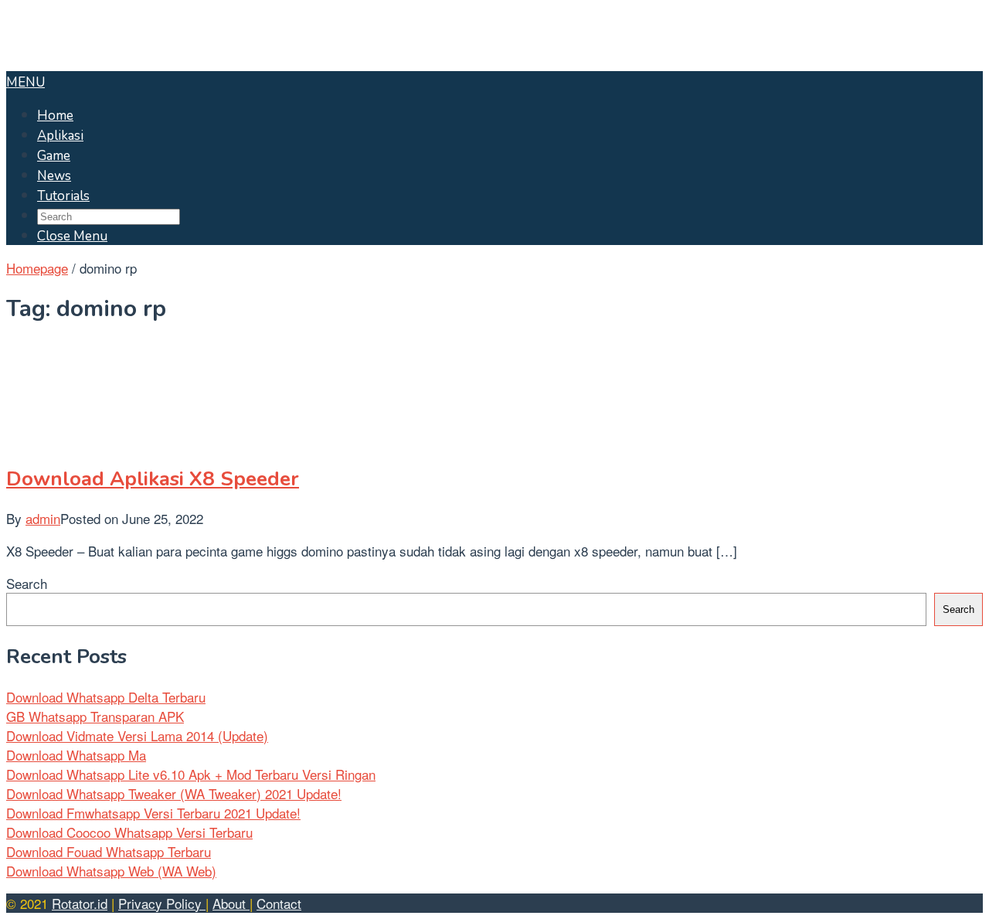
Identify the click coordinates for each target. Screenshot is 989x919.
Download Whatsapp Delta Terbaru (106, 696)
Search (26, 583)
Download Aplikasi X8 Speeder (152, 478)
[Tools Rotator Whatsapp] (99, 61)
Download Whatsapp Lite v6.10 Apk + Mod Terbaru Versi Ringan (191, 774)
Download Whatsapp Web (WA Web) (111, 870)
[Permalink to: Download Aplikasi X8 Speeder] (83, 438)
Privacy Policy (162, 903)
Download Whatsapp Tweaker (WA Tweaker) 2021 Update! (174, 793)
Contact (279, 903)
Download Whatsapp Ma (76, 754)
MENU (25, 82)
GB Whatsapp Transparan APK (95, 716)
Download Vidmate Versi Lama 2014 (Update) (137, 735)
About (231, 903)
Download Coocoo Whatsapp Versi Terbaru (129, 832)
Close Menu (72, 236)
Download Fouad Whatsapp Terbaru (108, 851)
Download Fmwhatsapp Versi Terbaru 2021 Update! (153, 812)
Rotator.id (79, 903)
